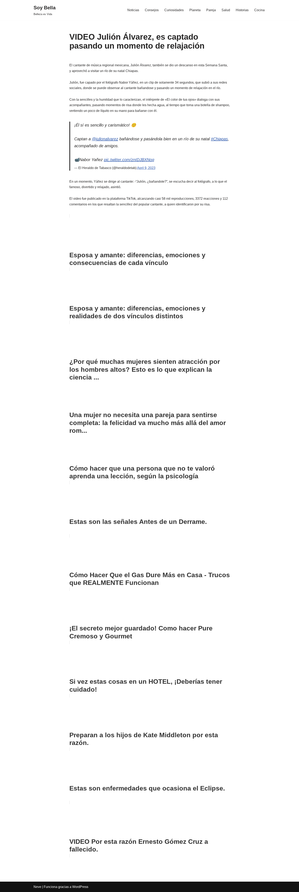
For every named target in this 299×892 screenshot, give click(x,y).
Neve (37, 887)
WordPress (80, 887)
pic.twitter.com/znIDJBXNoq (129, 159)
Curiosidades (174, 10)
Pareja (211, 10)
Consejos (152, 10)
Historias (242, 10)
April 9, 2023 (146, 168)
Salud (226, 10)
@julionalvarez (105, 139)
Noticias (133, 10)
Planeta (195, 10)
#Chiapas (219, 139)
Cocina (259, 10)
